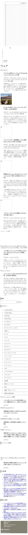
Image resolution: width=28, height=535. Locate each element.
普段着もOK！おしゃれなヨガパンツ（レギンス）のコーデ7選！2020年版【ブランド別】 (15, 175)
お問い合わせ (7, 526)
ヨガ (17, 34)
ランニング (17, 37)
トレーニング (17, 26)
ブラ (21, 218)
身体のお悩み (7, 56)
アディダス (18, 144)
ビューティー (17, 29)
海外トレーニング (17, 42)
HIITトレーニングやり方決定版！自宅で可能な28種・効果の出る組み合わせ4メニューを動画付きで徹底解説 (15, 490)
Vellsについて (17, 10)
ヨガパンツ (10, 185)
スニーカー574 (9, 281)
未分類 (17, 40)
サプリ (17, 20)
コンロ (25, 112)
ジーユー (19, 182)
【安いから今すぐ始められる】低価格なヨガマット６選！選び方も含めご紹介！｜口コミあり (15, 481)
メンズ (22, 79)
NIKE (12, 144)
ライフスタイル (17, 35)
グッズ (17, 18)
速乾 (12, 81)
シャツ (23, 78)
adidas (11, 180)
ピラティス (17, 218)
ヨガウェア (16, 147)
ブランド (23, 146)
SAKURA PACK (14, 278)
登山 (17, 43)
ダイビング (17, 24)
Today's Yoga (17, 9)
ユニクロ (10, 147)
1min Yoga (17, 8)
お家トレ (17, 17)
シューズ (17, 21)
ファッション (17, 32)
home (5, 50)
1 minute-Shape (17, 6)
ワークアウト (17, 38)
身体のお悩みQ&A (17, 45)
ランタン (16, 113)
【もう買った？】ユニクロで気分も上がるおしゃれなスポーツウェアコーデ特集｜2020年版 (15, 252)
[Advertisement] (14, 238)
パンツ (12, 79)
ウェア (19, 78)
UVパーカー (13, 78)
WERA (21, 278)
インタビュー (17, 12)
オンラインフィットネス (17, 15)
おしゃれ (10, 182)
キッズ (12, 280)
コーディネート (19, 280)
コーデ (9, 146)
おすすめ (16, 112)
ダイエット (17, 23)
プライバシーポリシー (10, 524)
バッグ (12, 113)
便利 (21, 113)
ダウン (8, 79)
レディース (21, 185)
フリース (17, 79)
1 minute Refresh (17, 5)
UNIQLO (18, 180)
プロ (9, 283)
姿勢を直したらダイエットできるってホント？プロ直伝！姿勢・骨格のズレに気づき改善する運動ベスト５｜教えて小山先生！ (15, 434)
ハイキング (17, 28)
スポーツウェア (16, 146)
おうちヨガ (17, 14)
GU (10, 144)
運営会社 (6, 523)
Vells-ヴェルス (5, 529)
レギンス (15, 185)
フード (17, 31)
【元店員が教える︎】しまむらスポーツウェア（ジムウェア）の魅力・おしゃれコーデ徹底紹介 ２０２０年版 (15, 476)
